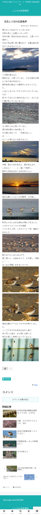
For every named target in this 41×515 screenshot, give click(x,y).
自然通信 (7, 379)
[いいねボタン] (5, 368)
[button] (37, 311)
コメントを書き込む (20, 399)
